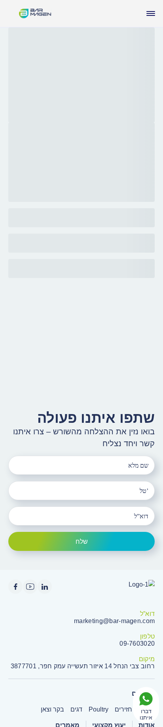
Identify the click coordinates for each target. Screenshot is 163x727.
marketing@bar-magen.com (114, 621)
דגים (76, 709)
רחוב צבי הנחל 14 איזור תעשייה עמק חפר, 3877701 (83, 666)
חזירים (123, 709)
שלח (82, 541)
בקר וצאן (52, 709)
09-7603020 (137, 643)
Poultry (98, 709)
